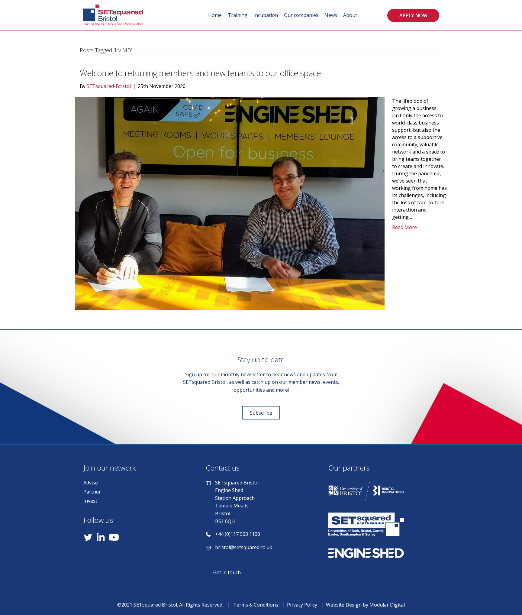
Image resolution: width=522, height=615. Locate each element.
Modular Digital (387, 604)
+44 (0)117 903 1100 (237, 534)
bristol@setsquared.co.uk (243, 547)
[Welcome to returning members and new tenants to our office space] (230, 203)
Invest (90, 500)
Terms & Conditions (255, 604)
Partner (92, 491)
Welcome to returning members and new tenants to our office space (200, 73)
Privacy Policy (302, 604)
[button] (413, 15)
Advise (90, 482)
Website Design (344, 604)
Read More (404, 227)
